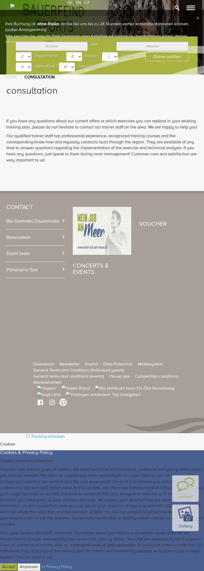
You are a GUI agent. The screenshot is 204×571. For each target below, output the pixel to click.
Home (11, 77)
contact (185, 497)
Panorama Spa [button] (22, 270)
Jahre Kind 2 (89, 66)
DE (70, 3)
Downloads (43, 364)
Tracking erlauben (48, 437)
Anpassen (29, 567)
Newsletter (70, 364)
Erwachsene (45, 56)
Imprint (91, 364)
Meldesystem (150, 364)
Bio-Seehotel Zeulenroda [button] (32, 221)
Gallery (185, 526)
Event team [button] (18, 253)
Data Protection (118, 364)
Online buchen (167, 57)
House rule (119, 376)
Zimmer (128, 56)
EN (78, 3)
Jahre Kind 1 (45, 66)
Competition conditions (156, 376)
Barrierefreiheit (47, 383)
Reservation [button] (18, 237)
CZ (86, 3)
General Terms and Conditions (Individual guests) (79, 370)
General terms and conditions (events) (68, 376)
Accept (8, 567)
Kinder (91, 56)
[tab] (35, 221)
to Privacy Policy (56, 567)
